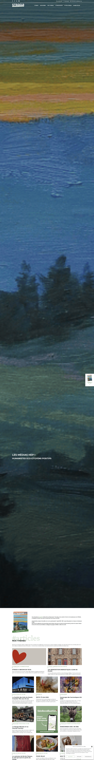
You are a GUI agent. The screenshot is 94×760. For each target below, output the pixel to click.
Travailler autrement (66, 723)
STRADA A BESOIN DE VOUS (21, 669)
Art (20, 694)
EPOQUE (27, 666)
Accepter (70, 756)
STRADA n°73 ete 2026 (20, 631)
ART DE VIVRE (22, 753)
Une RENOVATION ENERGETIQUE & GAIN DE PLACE (63, 670)
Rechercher (59, 1)
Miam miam (39, 753)
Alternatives (16, 666)
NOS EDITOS (39, 694)
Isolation (60, 666)
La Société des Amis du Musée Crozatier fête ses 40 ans (22, 698)
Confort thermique (53, 666)
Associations (16, 694)
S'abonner (67, 1)
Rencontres (15, 723)
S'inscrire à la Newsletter (76, 1)
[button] (91, 746)
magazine (41, 617)
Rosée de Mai (76, 5)
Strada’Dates (59, 5)
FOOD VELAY (40, 756)
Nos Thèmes (51, 5)
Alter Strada (68, 5)
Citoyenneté (22, 666)
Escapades (73, 723)
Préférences (88, 756)
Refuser (79, 756)
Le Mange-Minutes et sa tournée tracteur (20, 727)
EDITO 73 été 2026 (42, 697)
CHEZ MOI (65, 666)
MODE (14, 753)
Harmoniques (64, 694)
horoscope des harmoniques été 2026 (71, 698)
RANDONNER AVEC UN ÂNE (69, 726)
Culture (23, 694)
